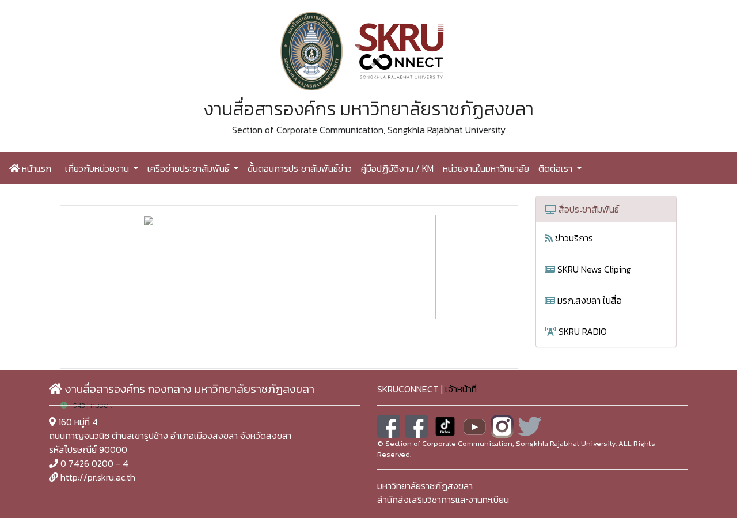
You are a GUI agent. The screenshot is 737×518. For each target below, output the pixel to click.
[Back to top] (702, 483)
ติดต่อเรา (556, 168)
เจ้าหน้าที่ (461, 389)
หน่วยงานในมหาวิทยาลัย (486, 168)
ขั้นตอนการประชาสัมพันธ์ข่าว (300, 168)
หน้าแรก (35, 168)
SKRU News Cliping (593, 269)
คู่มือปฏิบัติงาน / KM (397, 168)
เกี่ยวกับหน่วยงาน (98, 168)
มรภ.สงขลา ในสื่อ (588, 300)
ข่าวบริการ (573, 238)
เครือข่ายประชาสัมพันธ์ (189, 168)
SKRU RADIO (581, 331)
